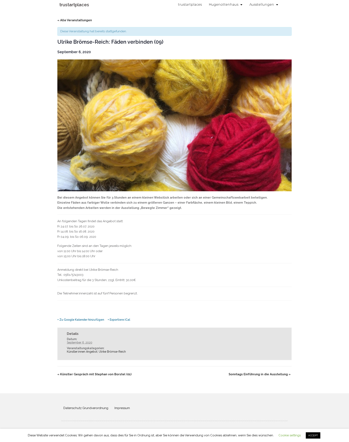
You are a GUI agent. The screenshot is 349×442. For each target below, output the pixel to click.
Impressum (122, 408)
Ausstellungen (261, 4)
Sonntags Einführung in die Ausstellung (260, 374)
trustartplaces (74, 4)
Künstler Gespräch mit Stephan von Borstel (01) (94, 374)
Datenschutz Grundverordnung (85, 408)
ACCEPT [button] (313, 435)
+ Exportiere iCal (119, 319)
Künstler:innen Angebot (82, 351)
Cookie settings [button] (290, 435)
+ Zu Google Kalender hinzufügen (80, 319)
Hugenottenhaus (223, 4)
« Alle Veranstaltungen (74, 20)
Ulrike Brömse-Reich (112, 351)
